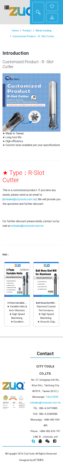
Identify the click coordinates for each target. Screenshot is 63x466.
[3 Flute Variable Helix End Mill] (17, 279)
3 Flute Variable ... (17, 302)
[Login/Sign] (52, 17)
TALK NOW (52, 396)
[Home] (22, 11)
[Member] (52, 6)
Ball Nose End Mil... (46, 302)
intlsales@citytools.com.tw (19, 199)
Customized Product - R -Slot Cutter (33, 36)
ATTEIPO (38, 460)
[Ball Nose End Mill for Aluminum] (46, 279)
